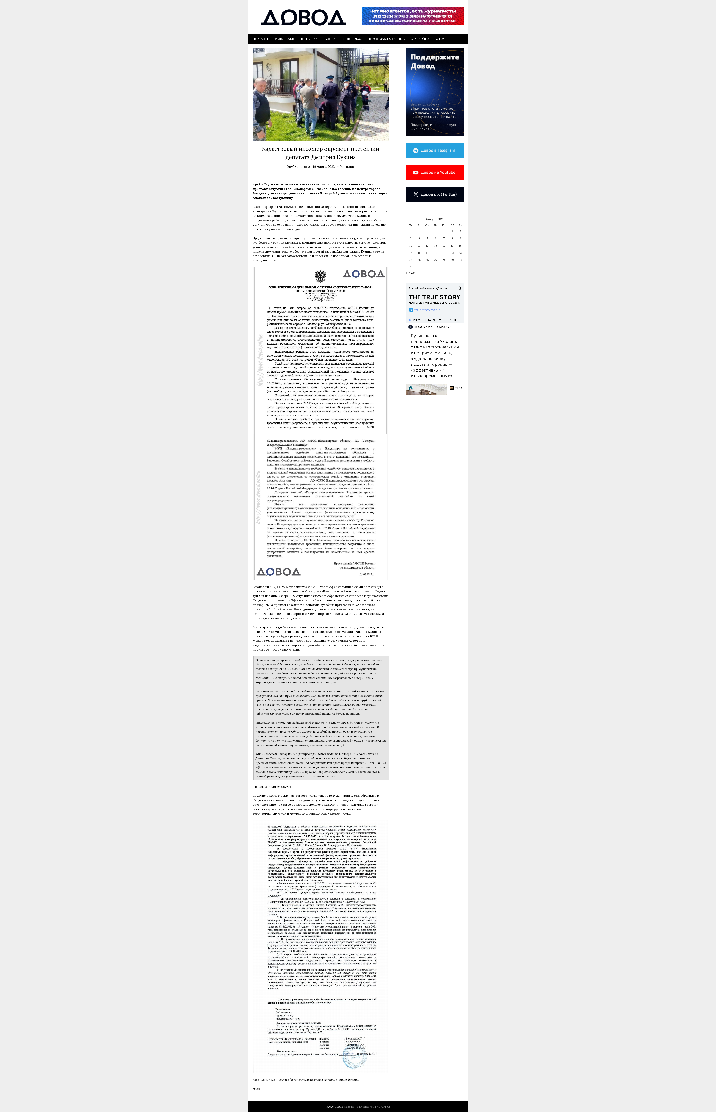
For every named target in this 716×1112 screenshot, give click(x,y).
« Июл (410, 273)
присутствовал (267, 696)
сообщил (307, 591)
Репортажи (284, 38)
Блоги (330, 38)
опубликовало (307, 596)
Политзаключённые (387, 38)
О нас (440, 38)
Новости (260, 38)
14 (444, 245)
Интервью (309, 38)
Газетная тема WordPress (373, 1106)
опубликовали (295, 207)
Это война (420, 38)
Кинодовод (352, 38)
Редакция (347, 167)
